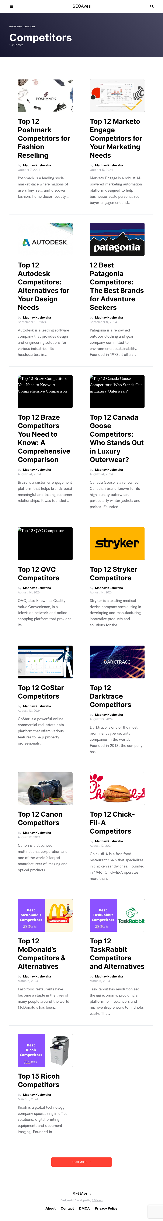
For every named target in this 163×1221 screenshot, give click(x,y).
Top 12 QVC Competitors (38, 573)
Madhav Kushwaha (37, 165)
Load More (79, 1162)
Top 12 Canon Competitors (40, 818)
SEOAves (82, 6)
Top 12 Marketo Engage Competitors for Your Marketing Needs (116, 138)
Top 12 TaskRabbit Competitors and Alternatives (117, 953)
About (50, 1208)
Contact (67, 1208)
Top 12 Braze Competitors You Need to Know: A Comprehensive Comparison (44, 438)
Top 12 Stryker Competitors (113, 573)
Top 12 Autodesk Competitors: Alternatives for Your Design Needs (43, 286)
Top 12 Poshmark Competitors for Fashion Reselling (44, 138)
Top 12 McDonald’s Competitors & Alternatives (42, 953)
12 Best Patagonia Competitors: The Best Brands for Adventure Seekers (117, 286)
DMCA (84, 1208)
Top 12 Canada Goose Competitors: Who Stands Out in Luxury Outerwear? (117, 438)
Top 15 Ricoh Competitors (39, 1080)
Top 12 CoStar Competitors (41, 692)
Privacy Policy (106, 1208)
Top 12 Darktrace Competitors (110, 696)
